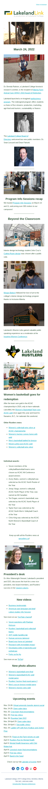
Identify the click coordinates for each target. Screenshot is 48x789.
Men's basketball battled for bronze (23, 440)
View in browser (41, 5)
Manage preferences (28, 784)
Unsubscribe (17, 784)
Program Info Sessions (22, 203)
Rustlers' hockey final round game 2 (23, 681)
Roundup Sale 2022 (18, 718)
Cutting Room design (12, 254)
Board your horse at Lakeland (20, 641)
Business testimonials (17, 605)
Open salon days (20, 708)
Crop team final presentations (22, 712)
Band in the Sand (16, 756)
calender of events (29, 762)
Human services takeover (19, 638)
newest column (22, 588)
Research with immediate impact (22, 645)
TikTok (20, 659)
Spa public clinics (23, 725)
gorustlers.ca (24, 538)
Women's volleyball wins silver (21, 447)
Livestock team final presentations (23, 750)
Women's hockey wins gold (20, 688)
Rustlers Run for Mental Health (22, 740)
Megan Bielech (10, 293)
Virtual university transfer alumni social (28, 705)
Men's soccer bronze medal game (22, 684)
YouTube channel (24, 617)
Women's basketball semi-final (21, 672)
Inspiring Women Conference (15, 337)
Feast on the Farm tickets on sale (25, 737)
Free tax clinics (17, 715)
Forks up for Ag (15, 654)
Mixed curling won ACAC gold (20, 444)
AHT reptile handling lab (18, 635)
